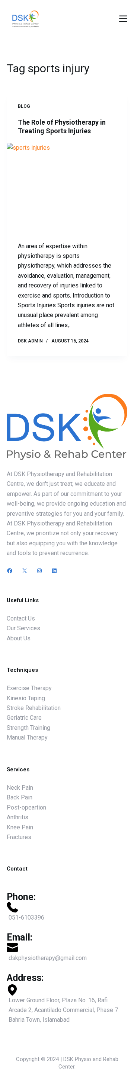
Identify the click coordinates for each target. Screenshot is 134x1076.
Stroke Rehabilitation (34, 707)
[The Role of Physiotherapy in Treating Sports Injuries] (67, 188)
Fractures (19, 837)
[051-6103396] (67, 912)
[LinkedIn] (54, 571)
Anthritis (17, 817)
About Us (19, 638)
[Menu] (123, 19)
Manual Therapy (27, 737)
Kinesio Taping (26, 698)
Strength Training (28, 727)
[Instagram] (39, 571)
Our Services (23, 628)
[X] (25, 571)
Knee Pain (20, 827)
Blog (24, 106)
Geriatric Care (24, 717)
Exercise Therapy (29, 688)
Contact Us (21, 618)
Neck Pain (20, 787)
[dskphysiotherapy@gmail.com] (67, 952)
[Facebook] (10, 571)
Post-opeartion (26, 807)
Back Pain (19, 797)
